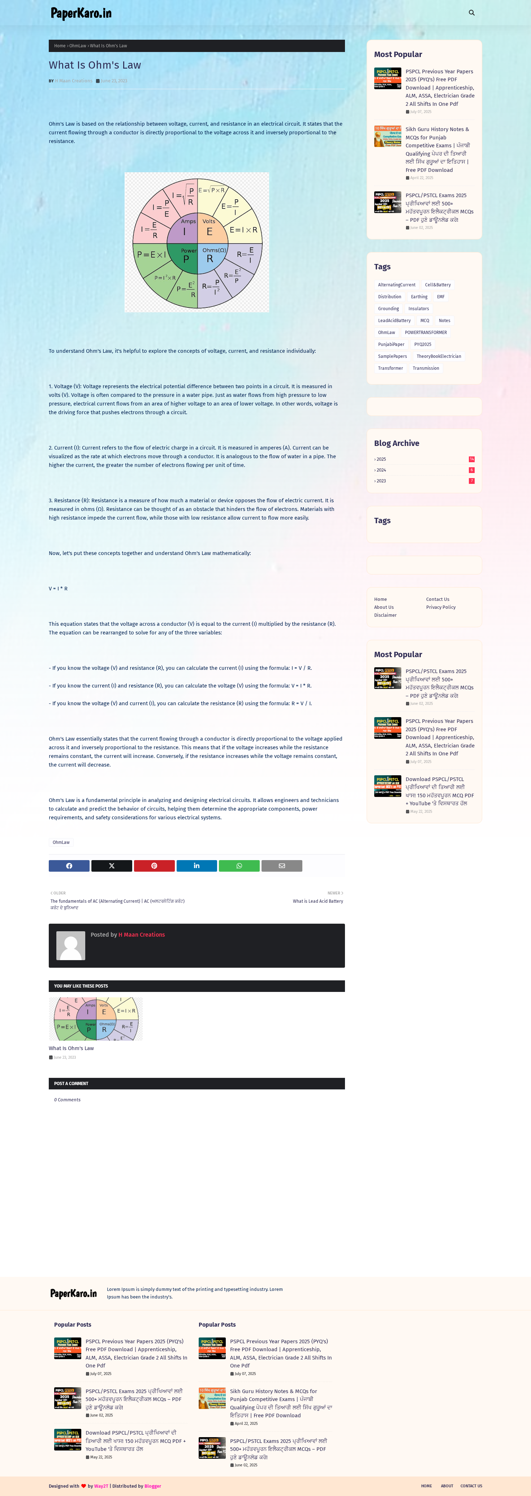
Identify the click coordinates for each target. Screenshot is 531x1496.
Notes (444, 320)
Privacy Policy (441, 607)
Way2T (101, 1486)
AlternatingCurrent (396, 284)
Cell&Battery (438, 284)
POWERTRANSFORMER (426, 332)
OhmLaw (77, 45)
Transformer (390, 368)
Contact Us (437, 599)
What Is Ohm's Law (71, 1048)
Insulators (419, 308)
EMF (441, 296)
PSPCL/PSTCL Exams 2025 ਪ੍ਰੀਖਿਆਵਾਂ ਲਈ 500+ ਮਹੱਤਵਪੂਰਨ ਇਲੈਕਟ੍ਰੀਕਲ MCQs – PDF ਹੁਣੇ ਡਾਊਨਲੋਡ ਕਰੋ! (440, 207)
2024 (425, 470)
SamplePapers (392, 356)
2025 (425, 459)
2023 (425, 481)
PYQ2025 (422, 344)
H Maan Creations (73, 80)
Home (60, 45)
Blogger (152, 1486)
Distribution (389, 296)
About (447, 1486)
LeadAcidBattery (394, 320)
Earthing (419, 296)
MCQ (424, 320)
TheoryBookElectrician (439, 356)
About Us (384, 607)
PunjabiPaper (391, 344)
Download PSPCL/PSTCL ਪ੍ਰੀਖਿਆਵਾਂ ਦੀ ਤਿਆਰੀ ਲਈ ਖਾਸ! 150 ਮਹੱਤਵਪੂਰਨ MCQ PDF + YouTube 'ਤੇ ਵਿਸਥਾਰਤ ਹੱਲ (440, 791)
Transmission (426, 368)
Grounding (388, 308)
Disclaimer (385, 615)
